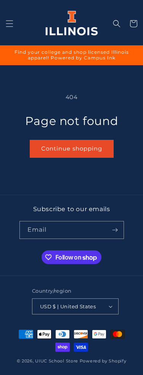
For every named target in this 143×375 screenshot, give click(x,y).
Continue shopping (71, 148)
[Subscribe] (115, 230)
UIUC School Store (56, 361)
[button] (9, 23)
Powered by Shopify (103, 361)
